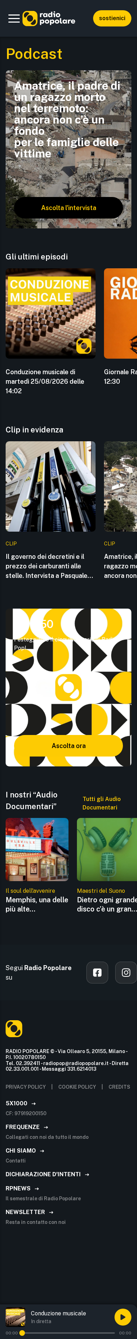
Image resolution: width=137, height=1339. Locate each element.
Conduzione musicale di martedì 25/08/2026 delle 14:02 (45, 381)
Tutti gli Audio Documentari (102, 803)
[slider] (22, 1333)
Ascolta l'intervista (68, 207)
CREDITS (119, 1087)
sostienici (112, 18)
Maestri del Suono (101, 890)
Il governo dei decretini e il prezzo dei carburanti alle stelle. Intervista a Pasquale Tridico (46, 566)
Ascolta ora (69, 745)
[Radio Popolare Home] (48, 18)
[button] (14, 18)
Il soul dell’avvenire (30, 890)
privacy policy (26, 1087)
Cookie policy (77, 1087)
